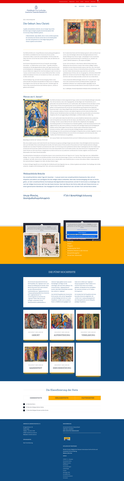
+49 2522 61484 (31, 431)
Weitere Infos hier (67, 453)
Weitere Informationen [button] (82, 229)
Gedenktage (66, 468)
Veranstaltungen (67, 466)
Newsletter (65, 465)
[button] (98, 6)
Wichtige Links (66, 472)
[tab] (36, 398)
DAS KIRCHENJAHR (29, 19)
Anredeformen (66, 474)
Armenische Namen (68, 476)
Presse (64, 470)
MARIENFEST (35, 368)
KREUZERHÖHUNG (62, 368)
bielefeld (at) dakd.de (32, 432)
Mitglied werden (67, 463)
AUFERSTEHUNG (62, 335)
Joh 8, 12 (65, 74)
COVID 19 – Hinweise (68, 459)
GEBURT (36, 335)
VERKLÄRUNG (88, 335)
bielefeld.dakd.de (32, 434)
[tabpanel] (62, 407)
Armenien (65, 478)
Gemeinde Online (67, 461)
